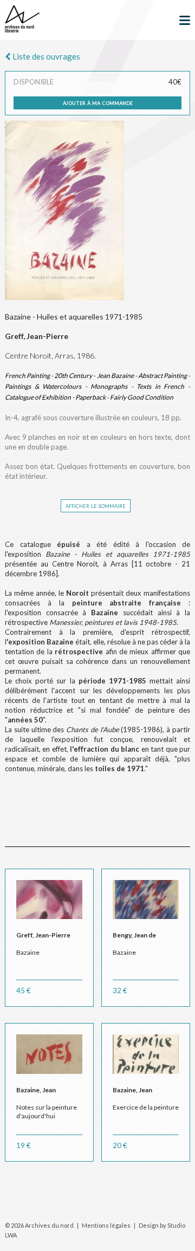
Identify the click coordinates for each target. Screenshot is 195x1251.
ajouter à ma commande (98, 102)
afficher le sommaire (96, 505)
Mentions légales (106, 1225)
